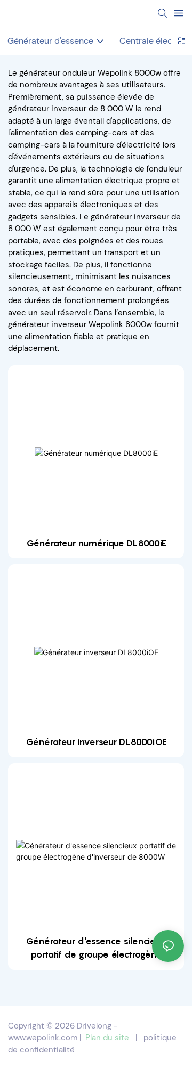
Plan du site (107, 1037)
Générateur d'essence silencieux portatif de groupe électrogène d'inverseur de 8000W (96, 949)
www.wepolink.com (42, 1037)
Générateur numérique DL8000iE (96, 543)
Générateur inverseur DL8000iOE (96, 742)
